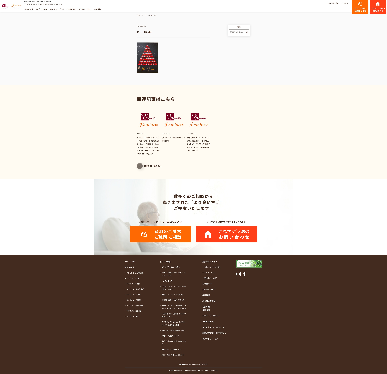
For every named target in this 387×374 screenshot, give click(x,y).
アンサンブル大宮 (133, 278)
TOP (138, 15)
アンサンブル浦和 (133, 284)
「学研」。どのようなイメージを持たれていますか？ (174, 288)
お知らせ (346, 3)
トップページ (130, 262)
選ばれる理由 (41, 9)
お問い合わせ (208, 321)
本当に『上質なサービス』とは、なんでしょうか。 (174, 274)
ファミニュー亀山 (133, 316)
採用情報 (97, 9)
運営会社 (206, 310)
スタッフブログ (209, 272)
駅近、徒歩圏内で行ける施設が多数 (174, 342)
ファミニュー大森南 (134, 300)
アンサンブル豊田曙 (134, 311)
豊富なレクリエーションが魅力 (173, 294)
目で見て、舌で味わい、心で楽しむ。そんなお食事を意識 (174, 323)
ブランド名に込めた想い (171, 267)
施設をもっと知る (57, 9)
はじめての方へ (85, 9)
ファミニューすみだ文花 (135, 289)
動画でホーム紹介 (210, 278)
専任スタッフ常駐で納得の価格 (173, 330)
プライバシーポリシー (211, 316)
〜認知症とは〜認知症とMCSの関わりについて (174, 315)
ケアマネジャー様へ (210, 339)
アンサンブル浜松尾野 (135, 305)
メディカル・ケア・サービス (213, 327)
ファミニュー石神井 (134, 294)
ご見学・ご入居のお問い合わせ (378, 10)
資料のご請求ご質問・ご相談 (360, 10)
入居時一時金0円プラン (171, 336)
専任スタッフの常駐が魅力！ (172, 349)
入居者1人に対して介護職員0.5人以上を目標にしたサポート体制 (174, 307)
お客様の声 (71, 9)
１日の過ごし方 (167, 281)
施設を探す (28, 9)
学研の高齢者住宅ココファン (214, 333)
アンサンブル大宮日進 (135, 273)
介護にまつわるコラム (212, 267)
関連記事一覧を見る (153, 166)
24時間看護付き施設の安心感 (173, 300)
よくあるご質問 (333, 3)
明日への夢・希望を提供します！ (174, 355)
